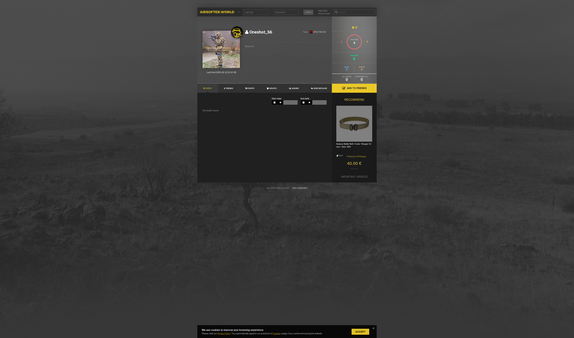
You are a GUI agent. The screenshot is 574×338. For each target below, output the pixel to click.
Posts (209, 88)
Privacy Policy (223, 333)
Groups (273, 88)
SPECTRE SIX (319, 32)
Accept (360, 332)
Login (308, 12)
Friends (229, 88)
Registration (323, 11)
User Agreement (300, 188)
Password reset (324, 14)
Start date (276, 98)
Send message (320, 88)
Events (251, 88)
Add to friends (357, 88)
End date (305, 98)
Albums (295, 88)
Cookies (276, 333)
